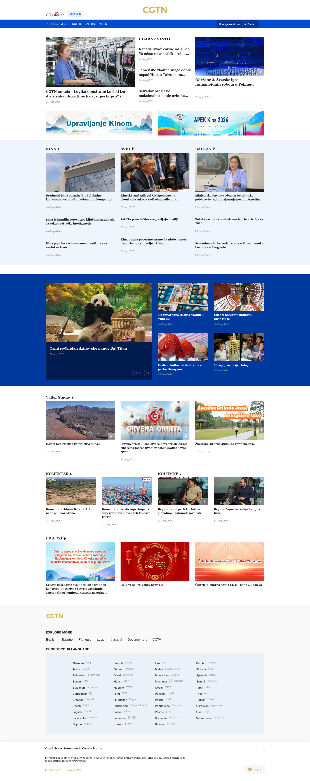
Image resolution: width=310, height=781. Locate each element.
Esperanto (84, 718)
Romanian (166, 718)
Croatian (83, 700)
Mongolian (167, 675)
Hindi (120, 693)
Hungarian (125, 700)
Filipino (82, 724)
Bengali (80, 681)
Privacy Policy (53, 769)
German (124, 669)
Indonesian (130, 706)
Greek (123, 675)
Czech (80, 706)
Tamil (203, 687)
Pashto (163, 712)
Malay (167, 669)
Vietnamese (210, 718)
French (123, 663)
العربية (101, 639)
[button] (134, 373)
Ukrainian (209, 706)
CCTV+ (157, 639)
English (51, 639)
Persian (164, 693)
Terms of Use (73, 769)
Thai (202, 693)
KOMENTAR (57, 474)
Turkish (205, 700)
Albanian (81, 663)
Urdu (202, 712)
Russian (165, 724)
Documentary (137, 639)
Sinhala (205, 669)
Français (85, 639)
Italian (122, 712)
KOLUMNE (168, 474)
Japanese (125, 718)
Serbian (206, 663)
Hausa (122, 681)
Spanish (206, 675)
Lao (160, 663)
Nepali (163, 687)
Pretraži (251, 24)
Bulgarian (85, 687)
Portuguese (168, 706)
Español (67, 639)
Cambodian (82, 693)
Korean (123, 724)
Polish (163, 700)
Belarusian (86, 675)
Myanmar (169, 681)
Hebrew (123, 687)
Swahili (206, 681)
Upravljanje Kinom (229, 24)
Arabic (81, 669)
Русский (116, 639)
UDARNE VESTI (153, 39)
